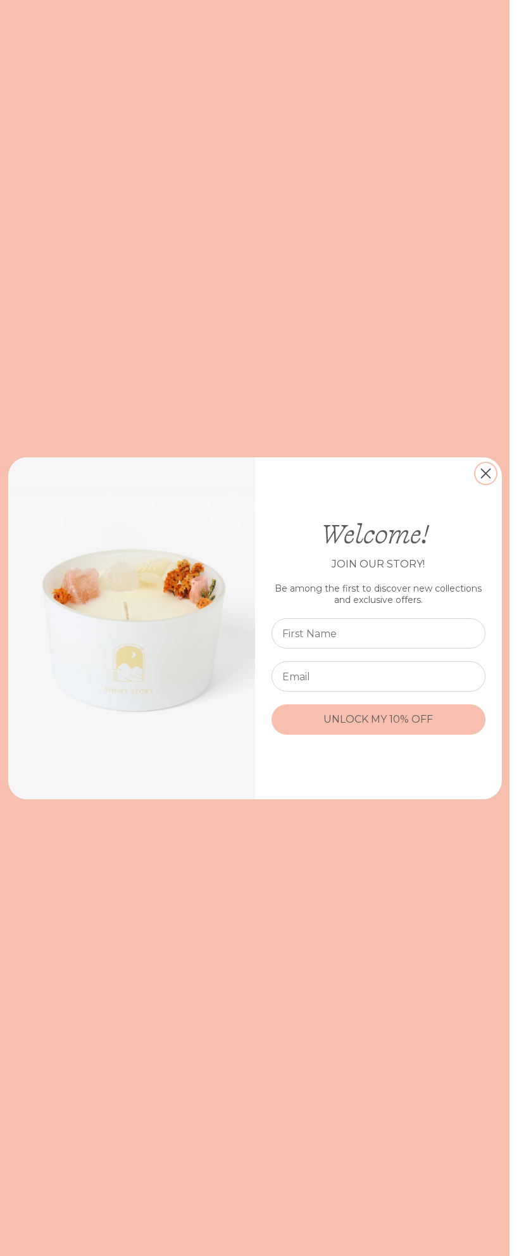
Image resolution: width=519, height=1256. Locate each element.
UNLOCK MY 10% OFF (378, 719)
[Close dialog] (486, 473)
